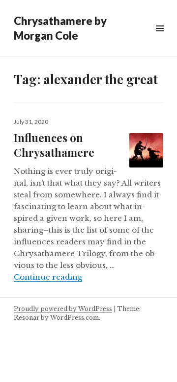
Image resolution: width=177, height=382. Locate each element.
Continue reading (48, 277)
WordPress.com (74, 317)
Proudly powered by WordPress (63, 308)
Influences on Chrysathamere (54, 145)
